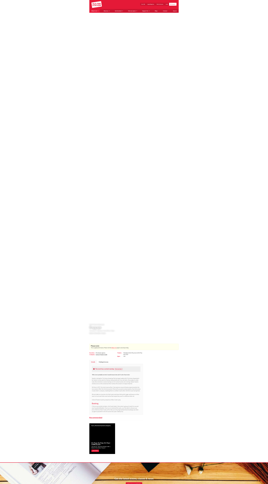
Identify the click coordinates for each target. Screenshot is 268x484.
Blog (156, 10)
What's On (113, 347)
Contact (165, 10)
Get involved (118, 10)
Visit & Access (160, 4)
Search (175, 10)
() (143, 4)
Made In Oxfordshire (95, 333)
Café (167, 4)
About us (106, 10)
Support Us (145, 10)
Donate (173, 4)
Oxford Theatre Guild (101, 354)
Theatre (103, 333)
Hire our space (132, 10)
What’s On (94, 10)
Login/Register (150, 4)
